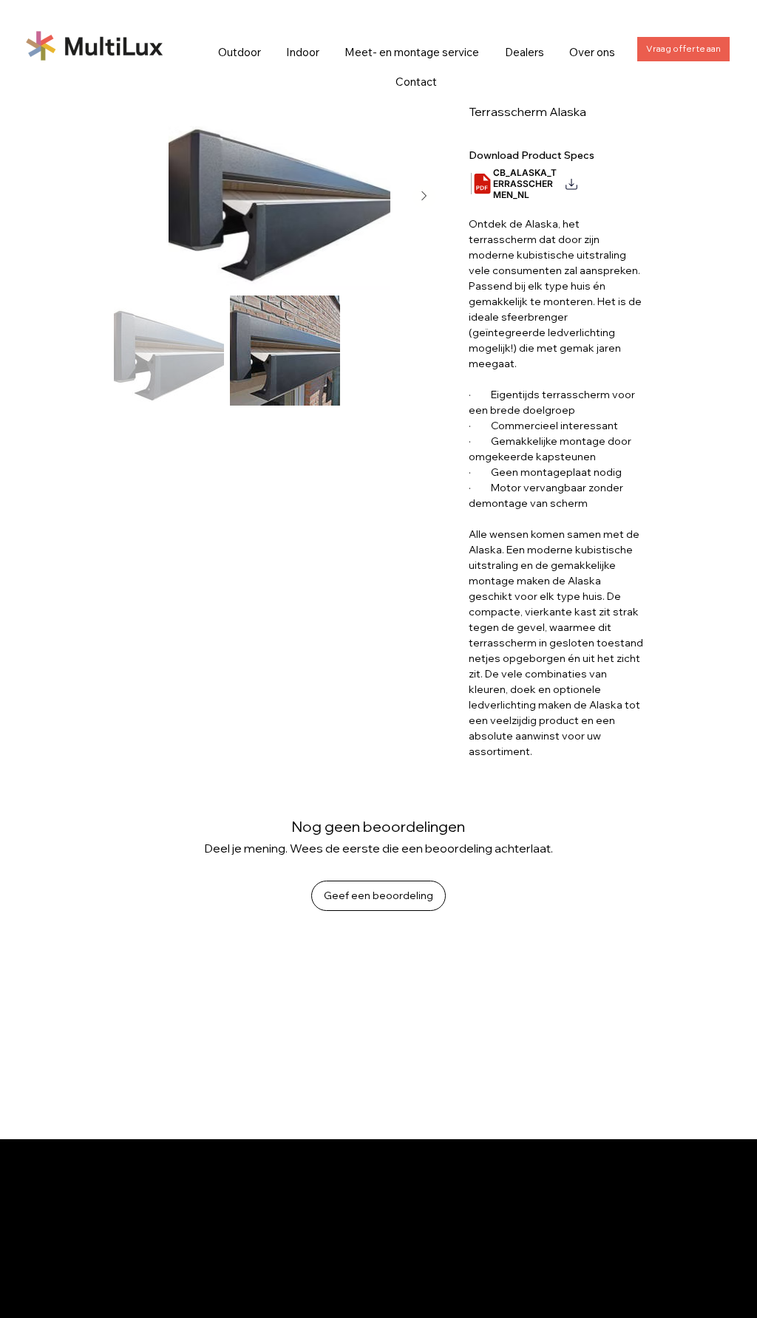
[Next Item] (424, 196)
